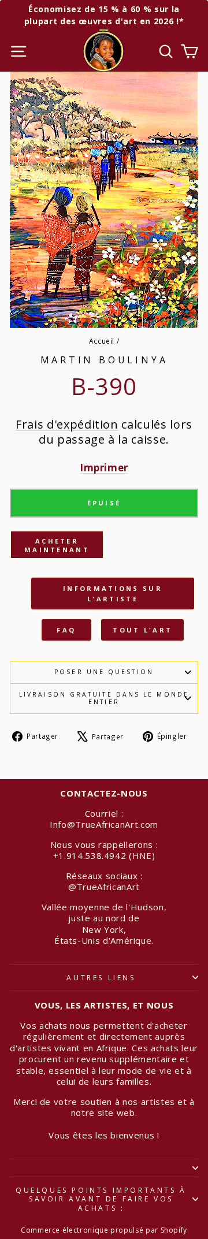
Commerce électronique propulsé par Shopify (104, 1230)
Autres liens (100, 978)
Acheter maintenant (57, 546)
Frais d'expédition (67, 424)
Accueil (102, 340)
